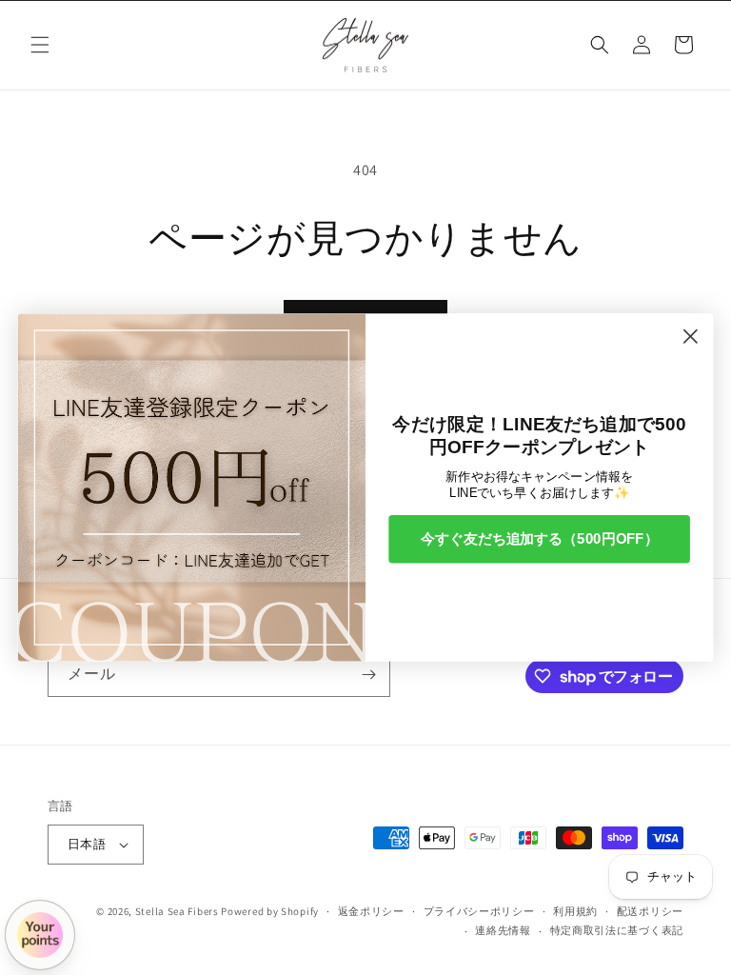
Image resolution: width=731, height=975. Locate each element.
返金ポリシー (371, 911)
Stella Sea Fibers (177, 911)
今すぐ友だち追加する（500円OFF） (540, 538)
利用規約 (575, 911)
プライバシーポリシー (479, 911)
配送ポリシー (650, 911)
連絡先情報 (503, 930)
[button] (40, 45)
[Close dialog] (690, 336)
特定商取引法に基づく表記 (616, 930)
